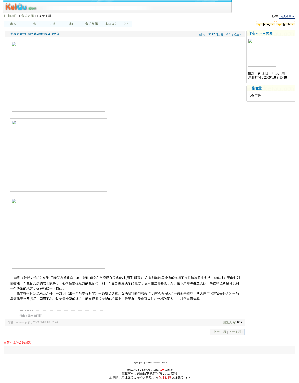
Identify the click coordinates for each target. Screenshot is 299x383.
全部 (126, 24)
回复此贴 (229, 322)
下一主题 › (236, 332)
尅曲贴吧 (10, 16)
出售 (33, 24)
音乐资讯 (27, 16)
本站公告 (111, 24)
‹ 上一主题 (218, 332)
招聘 (52, 24)
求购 (13, 24)
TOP (239, 322)
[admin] (262, 65)
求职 (72, 24)
